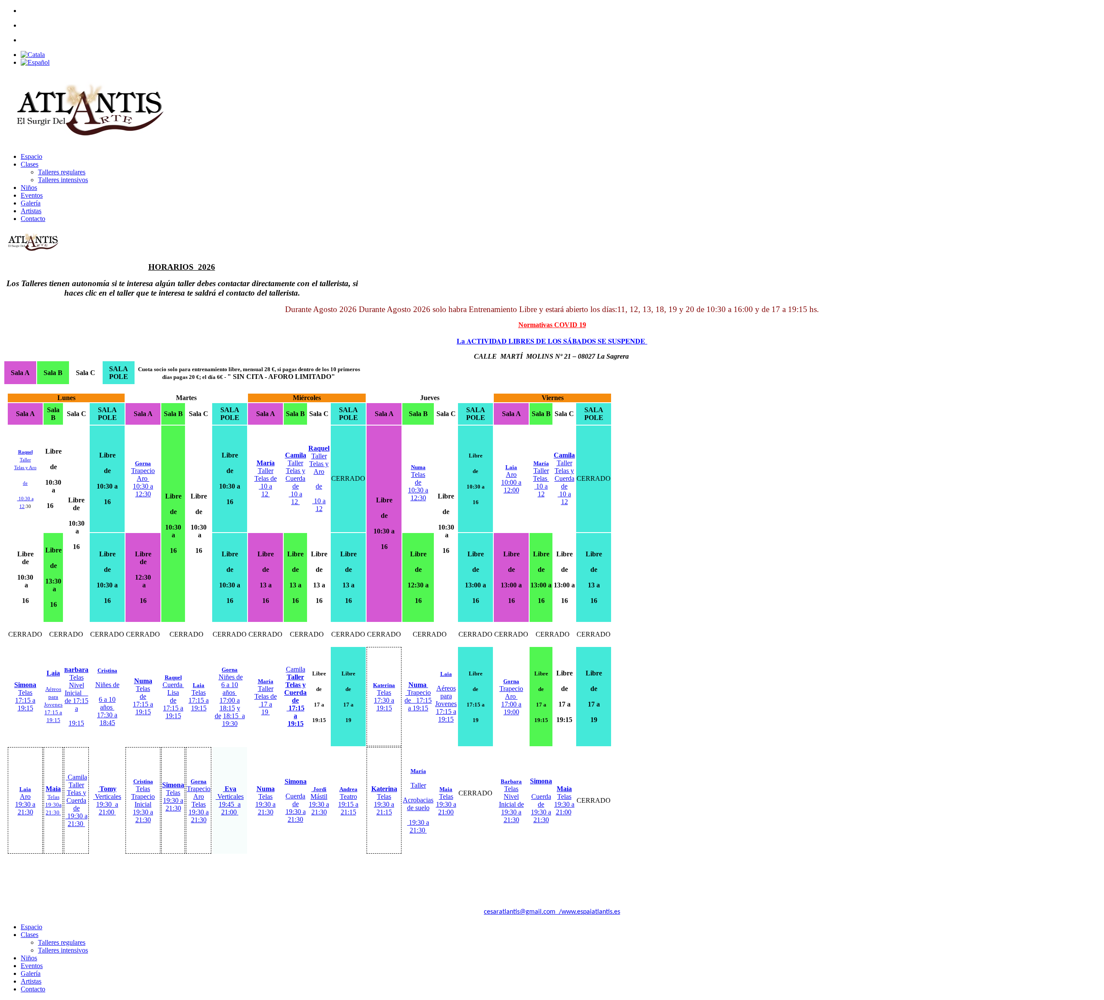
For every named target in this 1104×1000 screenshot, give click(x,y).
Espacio (31, 156)
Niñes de (231, 677)
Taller (265, 685)
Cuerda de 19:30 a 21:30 (295, 807)
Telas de (265, 696)
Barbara (511, 781)
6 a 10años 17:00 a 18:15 (230, 696)
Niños (29, 187)
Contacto (33, 218)
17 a (265, 704)
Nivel (76, 685)
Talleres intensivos (63, 179)
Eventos (32, 195)
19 (265, 712)
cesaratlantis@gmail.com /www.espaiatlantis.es (552, 912)
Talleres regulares (61, 172)
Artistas (31, 211)
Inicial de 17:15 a (76, 700)
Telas (76, 677)
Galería (31, 203)
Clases (29, 164)
